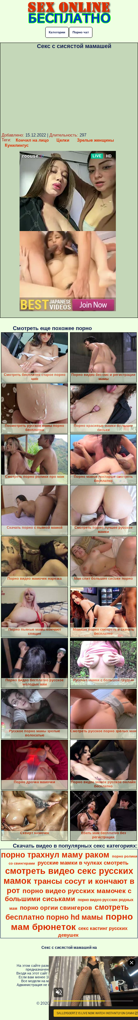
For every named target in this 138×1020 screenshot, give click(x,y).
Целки (62, 140)
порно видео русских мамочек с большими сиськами (68, 895)
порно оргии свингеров (56, 907)
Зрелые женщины (95, 140)
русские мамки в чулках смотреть (83, 862)
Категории (57, 32)
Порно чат (81, 32)
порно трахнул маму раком (55, 854)
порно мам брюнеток (72, 922)
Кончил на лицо (32, 140)
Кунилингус (17, 145)
